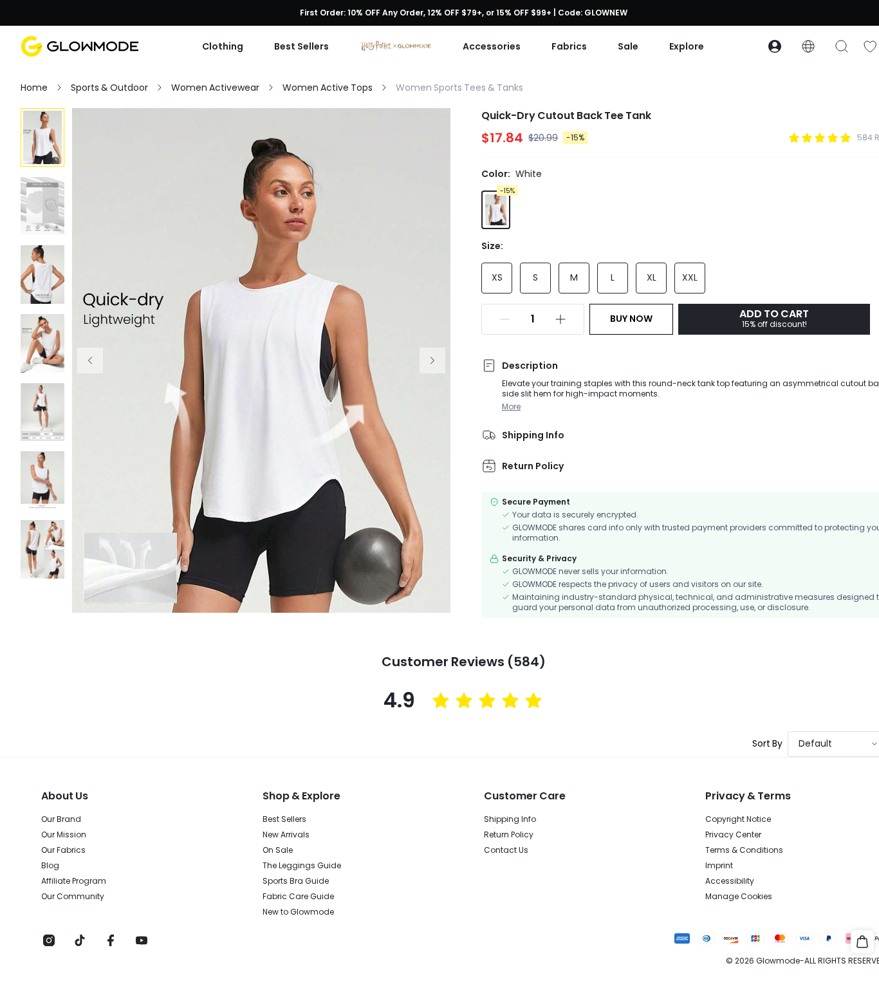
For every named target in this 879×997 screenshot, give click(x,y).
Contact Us (506, 850)
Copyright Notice (738, 819)
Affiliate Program (73, 881)
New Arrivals (286, 834)
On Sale (278, 850)
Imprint (719, 865)
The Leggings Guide (302, 865)
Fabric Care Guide (298, 896)
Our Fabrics (63, 850)
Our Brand (61, 819)
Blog (50, 865)
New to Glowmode (298, 912)
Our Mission (63, 834)
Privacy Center (733, 834)
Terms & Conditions (744, 850)
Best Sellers (284, 819)
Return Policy (508, 834)
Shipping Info (510, 819)
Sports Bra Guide (296, 881)
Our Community (72, 896)
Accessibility (729, 881)
